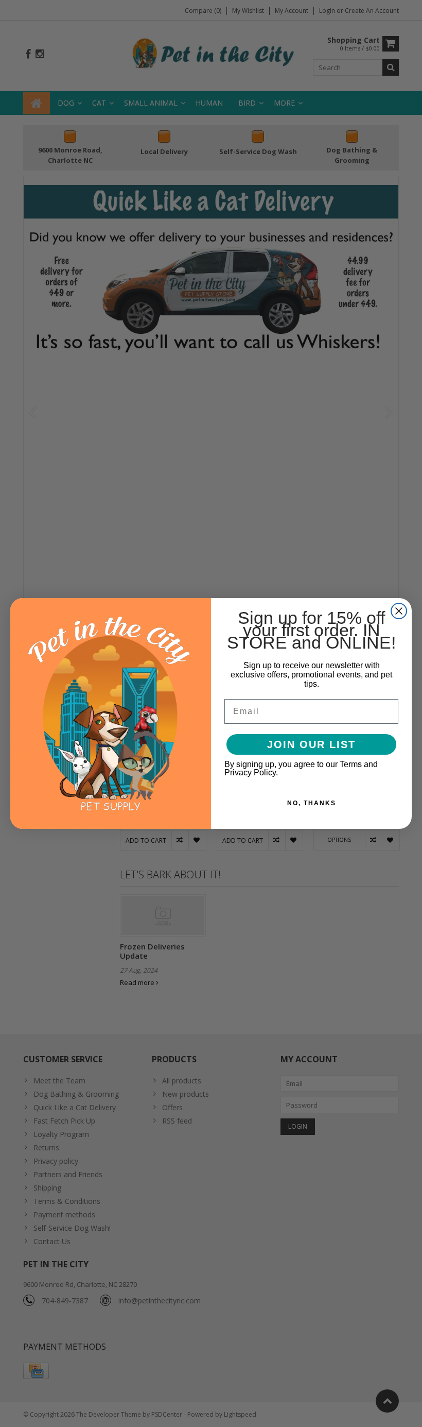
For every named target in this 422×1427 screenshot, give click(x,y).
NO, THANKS (311, 803)
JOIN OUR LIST (311, 744)
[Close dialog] (399, 611)
